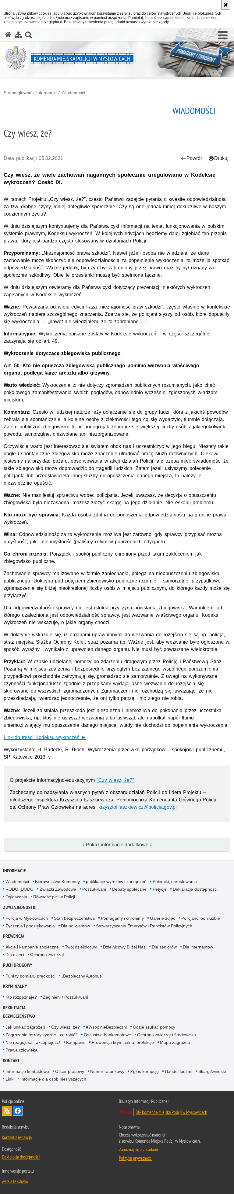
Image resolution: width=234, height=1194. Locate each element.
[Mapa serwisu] (18, 35)
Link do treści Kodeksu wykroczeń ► (45, 737)
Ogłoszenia (16, 896)
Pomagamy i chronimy (122, 918)
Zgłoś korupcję (144, 1071)
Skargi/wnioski (212, 1071)
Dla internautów (198, 946)
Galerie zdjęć (162, 918)
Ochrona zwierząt (47, 954)
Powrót (194, 158)
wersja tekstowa (15, 1181)
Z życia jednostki (20, 907)
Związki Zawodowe (58, 889)
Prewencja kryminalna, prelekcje (123, 1042)
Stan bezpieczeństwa (74, 918)
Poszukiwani (94, 889)
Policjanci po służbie (200, 918)
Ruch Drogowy (17, 965)
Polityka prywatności (135, 1158)
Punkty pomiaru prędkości (30, 976)
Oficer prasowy (69, 1071)
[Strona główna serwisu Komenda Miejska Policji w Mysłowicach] (8, 35)
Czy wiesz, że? (65, 1027)
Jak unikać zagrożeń (25, 1027)
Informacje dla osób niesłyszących (53, 1079)
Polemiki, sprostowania (175, 881)
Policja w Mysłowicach (26, 918)
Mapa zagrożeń (175, 1042)
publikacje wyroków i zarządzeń (116, 881)
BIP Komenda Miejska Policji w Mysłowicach (171, 1112)
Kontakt (11, 1060)
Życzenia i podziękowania (30, 925)
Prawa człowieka (21, 1050)
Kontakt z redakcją (17, 1137)
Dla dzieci (14, 954)
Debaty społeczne (129, 889)
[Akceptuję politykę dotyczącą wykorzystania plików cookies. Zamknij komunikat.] (225, 5)
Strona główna (17, 92)
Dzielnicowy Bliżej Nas (124, 946)
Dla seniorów (164, 946)
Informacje (46, 92)
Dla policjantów (75, 925)
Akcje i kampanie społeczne (32, 946)
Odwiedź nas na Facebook (18, 1111)
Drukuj (221, 158)
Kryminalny (15, 986)
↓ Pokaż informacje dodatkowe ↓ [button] (117, 844)
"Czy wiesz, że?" (115, 780)
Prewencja (13, 936)
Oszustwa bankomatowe (107, 1034)
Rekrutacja (14, 1007)
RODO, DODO (19, 889)
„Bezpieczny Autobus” (82, 976)
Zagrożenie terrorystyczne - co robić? (41, 1034)
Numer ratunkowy (107, 1071)
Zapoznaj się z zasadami (138, 1149)
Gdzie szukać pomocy (154, 1027)
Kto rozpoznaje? (21, 997)
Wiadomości (73, 92)
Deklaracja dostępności (195, 889)
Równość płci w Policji (54, 896)
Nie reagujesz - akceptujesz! (32, 1042)
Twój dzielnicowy (81, 946)
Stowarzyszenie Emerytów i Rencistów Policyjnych (144, 925)
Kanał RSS (7, 1111)
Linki (9, 1079)
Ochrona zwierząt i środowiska (166, 1034)
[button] (223, 35)
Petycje (160, 889)
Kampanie (76, 1042)
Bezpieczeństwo (19, 1016)
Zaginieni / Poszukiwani (65, 997)
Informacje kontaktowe (27, 1071)
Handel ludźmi (178, 1071)
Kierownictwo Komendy (57, 881)
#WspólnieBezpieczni (106, 1027)
